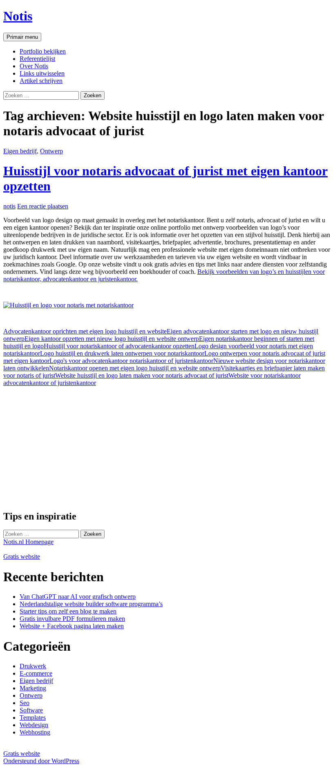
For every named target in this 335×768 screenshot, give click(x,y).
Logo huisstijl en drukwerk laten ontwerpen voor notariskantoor (122, 353)
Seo (24, 702)
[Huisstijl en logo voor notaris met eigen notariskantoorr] (68, 305)
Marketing (33, 688)
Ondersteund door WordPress (41, 760)
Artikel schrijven (41, 80)
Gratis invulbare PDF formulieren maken (72, 618)
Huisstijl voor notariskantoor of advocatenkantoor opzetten (119, 346)
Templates (33, 717)
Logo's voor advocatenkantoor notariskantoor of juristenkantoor (131, 360)
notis (9, 206)
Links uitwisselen (42, 73)
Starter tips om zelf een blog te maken (68, 611)
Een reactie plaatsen (42, 206)
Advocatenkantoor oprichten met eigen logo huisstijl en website (85, 331)
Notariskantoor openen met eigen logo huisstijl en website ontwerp (135, 368)
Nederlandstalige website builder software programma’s (91, 603)
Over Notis (34, 66)
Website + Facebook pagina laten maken (72, 625)
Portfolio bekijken (43, 51)
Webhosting (35, 732)
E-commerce (36, 673)
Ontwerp (51, 151)
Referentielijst (37, 58)
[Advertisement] (72, 444)
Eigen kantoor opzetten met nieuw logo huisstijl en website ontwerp (112, 338)
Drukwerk (33, 666)
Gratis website (21, 556)
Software (31, 710)
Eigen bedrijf (20, 151)
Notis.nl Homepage (28, 541)
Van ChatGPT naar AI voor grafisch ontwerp (78, 596)
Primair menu (22, 37)
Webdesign (34, 724)
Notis (17, 16)
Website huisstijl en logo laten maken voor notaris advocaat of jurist (141, 375)
